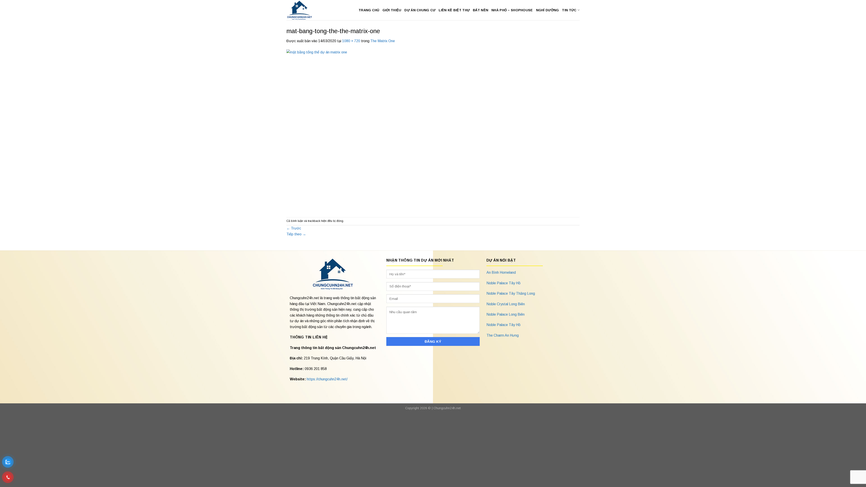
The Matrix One (382, 41)
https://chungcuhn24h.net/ (327, 379)
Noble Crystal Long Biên (505, 304)
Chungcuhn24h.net (447, 408)
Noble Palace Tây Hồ (503, 283)
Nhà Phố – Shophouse (512, 10)
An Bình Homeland (501, 272)
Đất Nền (480, 10)
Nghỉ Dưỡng (547, 10)
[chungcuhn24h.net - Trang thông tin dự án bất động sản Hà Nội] (301, 10)
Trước (293, 228)
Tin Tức (569, 10)
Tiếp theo (296, 234)
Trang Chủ (369, 10)
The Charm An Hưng (502, 335)
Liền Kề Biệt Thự (454, 10)
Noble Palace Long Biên (505, 314)
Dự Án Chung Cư (419, 10)
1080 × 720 (351, 41)
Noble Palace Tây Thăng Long (510, 293)
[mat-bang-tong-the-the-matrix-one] (408, 130)
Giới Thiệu (391, 10)
